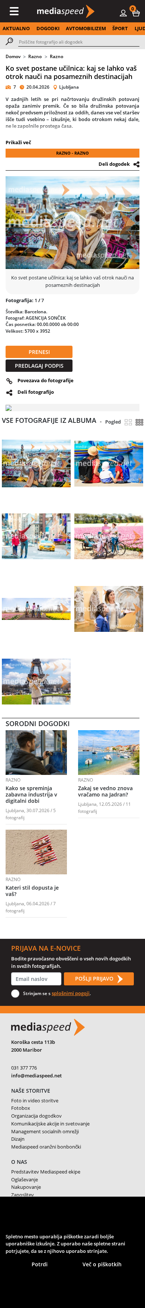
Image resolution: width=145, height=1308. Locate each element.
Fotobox (20, 1108)
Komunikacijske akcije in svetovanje (50, 1123)
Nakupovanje (26, 1187)
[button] (136, 12)
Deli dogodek (114, 164)
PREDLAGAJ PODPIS (39, 365)
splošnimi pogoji (71, 993)
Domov (13, 56)
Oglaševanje (24, 1179)
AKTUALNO (16, 28)
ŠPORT (120, 28)
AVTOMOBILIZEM (86, 28)
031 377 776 (24, 1067)
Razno (35, 56)
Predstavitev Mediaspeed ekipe (45, 1171)
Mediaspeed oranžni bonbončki (46, 1146)
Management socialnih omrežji (45, 1131)
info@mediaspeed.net (36, 1075)
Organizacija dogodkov (36, 1115)
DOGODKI (47, 28)
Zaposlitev (22, 1194)
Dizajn (18, 1139)
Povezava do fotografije (45, 380)
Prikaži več (18, 142)
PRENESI (39, 351)
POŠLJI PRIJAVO (95, 978)
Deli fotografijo (35, 392)
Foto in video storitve (34, 1100)
